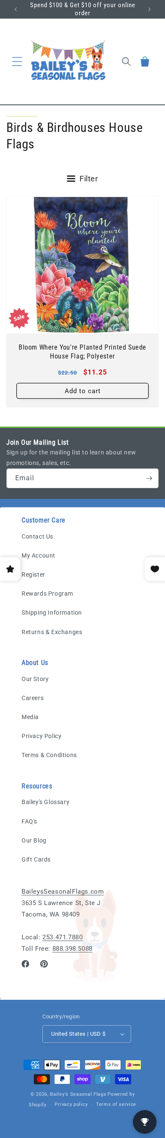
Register (33, 574)
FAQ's (29, 821)
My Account (38, 555)
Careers (33, 698)
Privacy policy (71, 1104)
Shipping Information (52, 612)
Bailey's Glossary (45, 802)
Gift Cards (36, 859)
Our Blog (34, 840)
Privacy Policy (41, 736)
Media (30, 717)
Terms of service (116, 1104)
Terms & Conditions (49, 755)
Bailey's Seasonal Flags (78, 1094)
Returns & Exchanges (52, 632)
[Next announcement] (149, 9)
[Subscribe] (149, 478)
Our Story (35, 679)
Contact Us (37, 536)
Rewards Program (47, 593)
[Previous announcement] (15, 9)
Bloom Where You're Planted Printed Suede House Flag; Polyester (82, 351)
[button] (17, 61)
